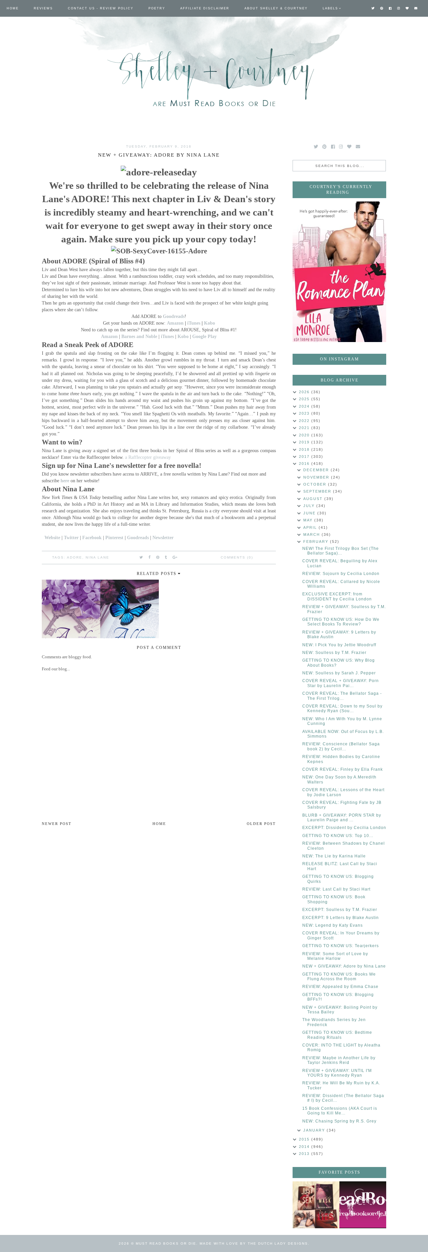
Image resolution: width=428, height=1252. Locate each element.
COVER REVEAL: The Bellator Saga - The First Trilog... (342, 695)
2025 (305, 399)
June (310, 513)
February (316, 541)
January (315, 1130)
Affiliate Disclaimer (204, 8)
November (317, 477)
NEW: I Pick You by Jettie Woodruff (339, 645)
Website (52, 537)
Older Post (261, 824)
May (308, 520)
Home (13, 8)
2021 (305, 428)
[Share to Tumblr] (166, 557)
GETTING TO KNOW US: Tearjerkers (340, 945)
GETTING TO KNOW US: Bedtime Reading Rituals (337, 1034)
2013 (305, 1154)
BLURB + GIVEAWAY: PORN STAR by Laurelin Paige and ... (341, 817)
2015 (305, 1139)
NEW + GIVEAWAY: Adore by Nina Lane (344, 966)
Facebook (92, 537)
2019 (305, 442)
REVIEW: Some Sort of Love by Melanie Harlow (335, 956)
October (315, 484)
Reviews (43, 8)
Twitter (71, 537)
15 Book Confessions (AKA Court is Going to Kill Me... (339, 1110)
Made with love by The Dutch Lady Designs (254, 1243)
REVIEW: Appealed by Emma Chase (340, 986)
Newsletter (163, 537)
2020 (305, 435)
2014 (305, 1147)
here (65, 480)
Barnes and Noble (139, 336)
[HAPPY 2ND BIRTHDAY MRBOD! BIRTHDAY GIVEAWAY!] (316, 1204)
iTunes (193, 323)
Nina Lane (97, 557)
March (312, 534)
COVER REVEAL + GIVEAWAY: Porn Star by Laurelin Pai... (340, 683)
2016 (305, 464)
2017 (305, 456)
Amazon (175, 323)
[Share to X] (141, 557)
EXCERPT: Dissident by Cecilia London (344, 827)
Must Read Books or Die (166, 1243)
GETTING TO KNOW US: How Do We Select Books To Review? (341, 622)
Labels (330, 8)
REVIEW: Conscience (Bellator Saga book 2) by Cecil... (341, 746)
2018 (305, 449)
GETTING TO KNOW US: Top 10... (337, 835)
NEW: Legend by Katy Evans (332, 925)
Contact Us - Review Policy (100, 8)
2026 (305, 392)
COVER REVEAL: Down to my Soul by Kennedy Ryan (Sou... (342, 708)
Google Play (204, 336)
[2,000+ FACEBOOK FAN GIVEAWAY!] (362, 1204)
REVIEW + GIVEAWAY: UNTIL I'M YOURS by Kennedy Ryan (337, 1073)
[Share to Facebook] (149, 557)
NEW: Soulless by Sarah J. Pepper (339, 673)
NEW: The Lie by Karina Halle (334, 856)
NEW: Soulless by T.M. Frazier (334, 652)
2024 (305, 406)
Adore (74, 557)
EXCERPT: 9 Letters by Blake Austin (340, 917)
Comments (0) (237, 557)
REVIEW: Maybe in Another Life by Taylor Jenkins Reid (339, 1060)
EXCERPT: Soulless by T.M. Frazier (339, 909)
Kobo (209, 323)
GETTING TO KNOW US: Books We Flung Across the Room (339, 976)
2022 (305, 421)
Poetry (156, 8)
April (311, 527)
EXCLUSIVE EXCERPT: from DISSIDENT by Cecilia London (337, 596)
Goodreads (174, 316)
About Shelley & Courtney (276, 8)
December (317, 470)
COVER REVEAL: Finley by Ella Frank (342, 769)
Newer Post (57, 824)
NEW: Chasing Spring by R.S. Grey (339, 1121)
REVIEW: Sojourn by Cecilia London (341, 573)
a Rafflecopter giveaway (148, 457)
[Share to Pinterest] (158, 557)
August (313, 499)
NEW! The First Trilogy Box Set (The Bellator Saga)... (340, 551)
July (309, 506)
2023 (305, 413)
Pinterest (114, 537)
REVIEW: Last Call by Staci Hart (336, 889)
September (318, 491)
